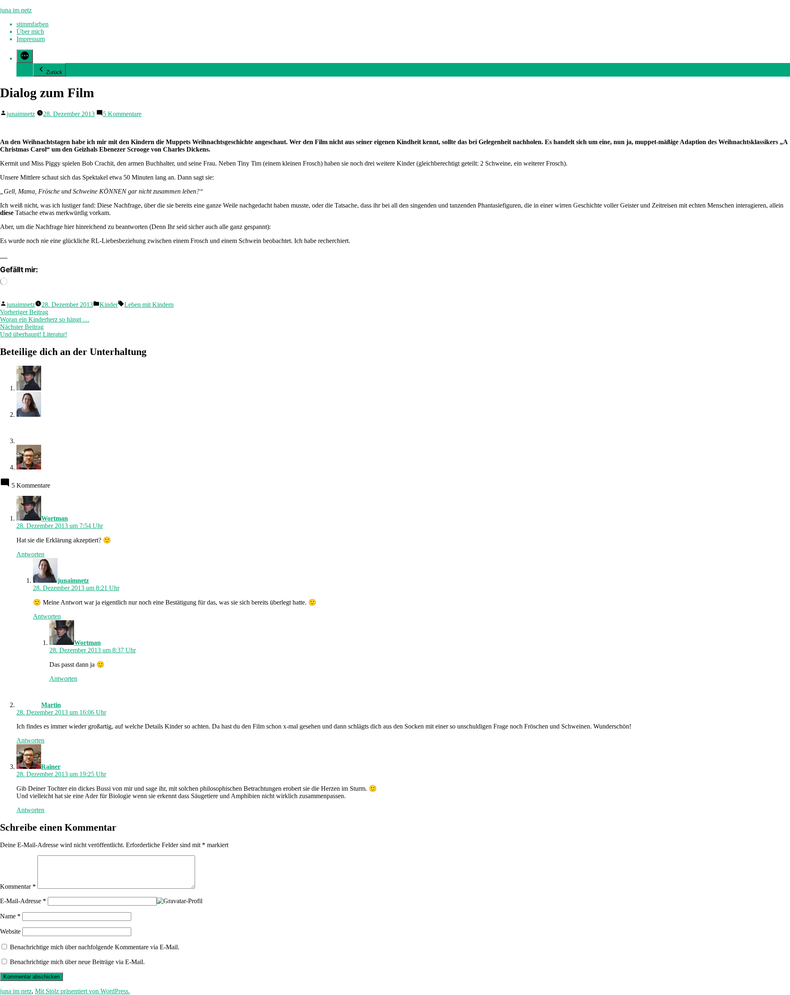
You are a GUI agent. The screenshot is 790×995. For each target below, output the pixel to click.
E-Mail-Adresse (23, 900)
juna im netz (16, 10)
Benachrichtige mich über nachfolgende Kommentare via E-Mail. (94, 947)
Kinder (109, 304)
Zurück (54, 72)
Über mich (30, 31)
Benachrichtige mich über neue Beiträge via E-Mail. (77, 961)
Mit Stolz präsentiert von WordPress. (82, 991)
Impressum (30, 38)
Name (10, 916)
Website (10, 931)
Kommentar (18, 886)
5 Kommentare (122, 113)
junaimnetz (21, 113)
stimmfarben (32, 24)
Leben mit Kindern (149, 304)
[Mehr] (24, 56)
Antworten (30, 554)
